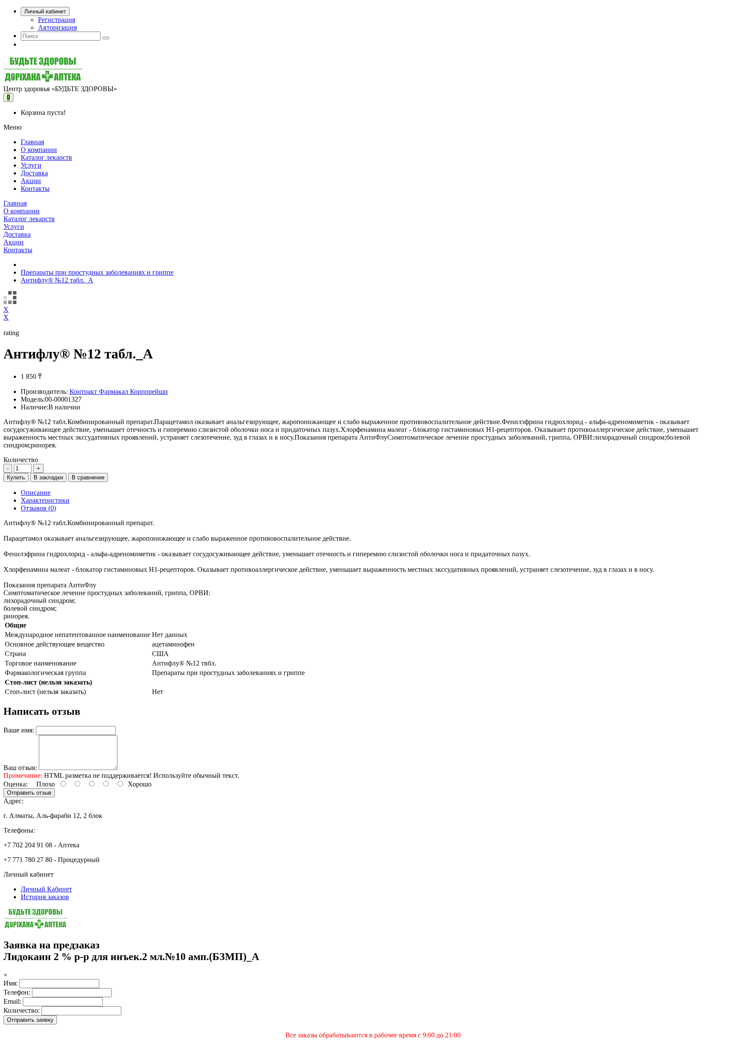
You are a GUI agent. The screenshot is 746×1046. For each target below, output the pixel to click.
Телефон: (16, 992)
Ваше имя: (18, 730)
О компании (39, 149)
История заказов (45, 896)
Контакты (35, 188)
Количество (20, 459)
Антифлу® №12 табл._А (57, 280)
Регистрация (56, 19)
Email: (12, 1001)
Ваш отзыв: (20, 767)
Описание (36, 492)
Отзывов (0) (38, 508)
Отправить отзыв (29, 792)
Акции (31, 180)
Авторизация (57, 27)
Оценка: (15, 784)
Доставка (34, 173)
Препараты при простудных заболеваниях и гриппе (97, 272)
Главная (32, 142)
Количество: (21, 1010)
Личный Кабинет (46, 889)
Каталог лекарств (46, 157)
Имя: (10, 983)
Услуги (31, 165)
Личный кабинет (45, 11)
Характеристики (45, 500)
